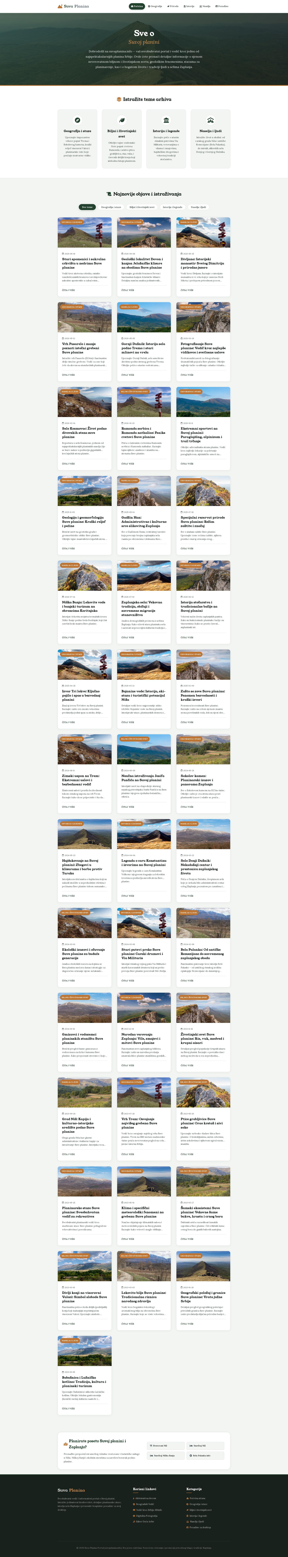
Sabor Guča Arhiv (145, 1521)
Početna (138, 6)
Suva (76, 6)
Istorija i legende (172, 207)
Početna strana (197, 1498)
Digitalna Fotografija (146, 1516)
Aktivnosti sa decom (145, 1498)
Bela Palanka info (201, 1455)
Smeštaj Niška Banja (164, 1455)
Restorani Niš (160, 1445)
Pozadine (223, 6)
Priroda (174, 6)
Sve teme (87, 207)
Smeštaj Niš (200, 1445)
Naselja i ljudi (198, 207)
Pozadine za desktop (200, 1527)
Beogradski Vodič (145, 1504)
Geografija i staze (111, 207)
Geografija (156, 6)
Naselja (206, 6)
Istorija (190, 6)
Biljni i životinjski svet (142, 207)
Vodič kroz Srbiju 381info (149, 1510)
